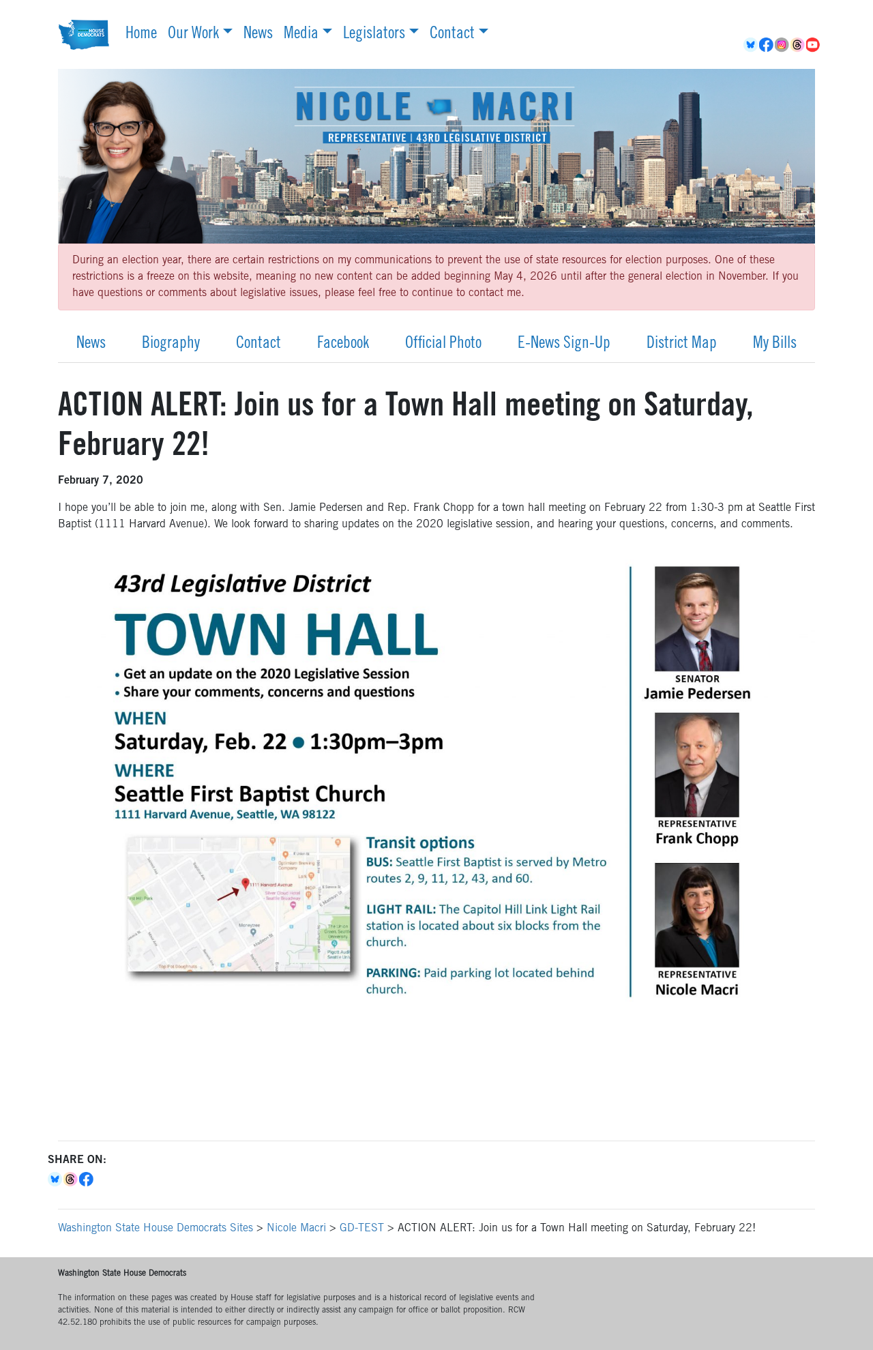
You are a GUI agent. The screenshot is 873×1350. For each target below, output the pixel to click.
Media (301, 35)
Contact (452, 35)
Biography (171, 344)
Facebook (767, 45)
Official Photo (443, 344)
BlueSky (751, 45)
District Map (682, 344)
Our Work (193, 35)
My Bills (775, 344)
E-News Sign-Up (564, 344)
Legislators (374, 35)
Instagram (782, 45)
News (258, 35)
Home (141, 35)
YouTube (814, 45)
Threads (798, 45)
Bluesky (55, 1179)
